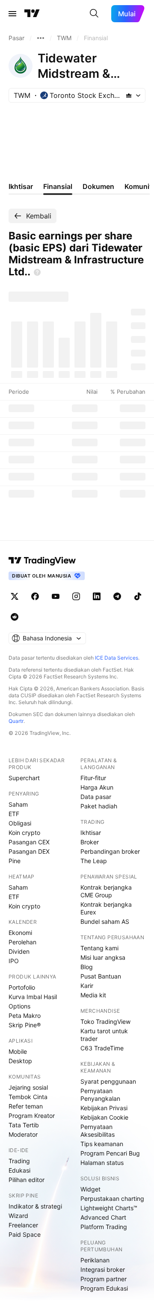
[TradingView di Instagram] (76, 596)
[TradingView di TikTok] (138, 596)
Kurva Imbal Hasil (33, 996)
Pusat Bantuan (100, 976)
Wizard (18, 1215)
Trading (19, 1160)
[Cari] (94, 13)
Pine (15, 860)
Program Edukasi (104, 1288)
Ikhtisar (90, 832)
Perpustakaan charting (112, 1198)
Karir (86, 985)
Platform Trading (103, 1226)
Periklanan (95, 1260)
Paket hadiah (98, 806)
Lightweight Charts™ (108, 1208)
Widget (90, 1189)
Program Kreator (32, 1115)
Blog (86, 966)
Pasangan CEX (29, 842)
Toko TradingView (105, 1021)
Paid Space (25, 1234)
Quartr (16, 721)
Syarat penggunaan (108, 1081)
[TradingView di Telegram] (117, 596)
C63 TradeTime (102, 1048)
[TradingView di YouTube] (56, 596)
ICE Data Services (116, 657)
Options (19, 1006)
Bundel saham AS (104, 921)
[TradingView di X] (15, 596)
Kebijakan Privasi (103, 1107)
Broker (89, 842)
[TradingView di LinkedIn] (97, 596)
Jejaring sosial (28, 1087)
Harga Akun (96, 787)
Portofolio (22, 987)
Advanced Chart (103, 1217)
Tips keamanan (101, 1143)
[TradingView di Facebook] (35, 596)
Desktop (20, 1060)
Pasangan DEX (29, 851)
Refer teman (26, 1106)
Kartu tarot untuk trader (104, 1034)
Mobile (18, 1051)
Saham (18, 804)
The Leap (93, 860)
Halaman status (102, 1162)
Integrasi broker (102, 1269)
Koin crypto (24, 832)
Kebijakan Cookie (104, 1117)
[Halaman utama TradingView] (32, 14)
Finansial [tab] (57, 186)
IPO (14, 960)
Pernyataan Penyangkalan (100, 1094)
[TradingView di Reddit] (15, 617)
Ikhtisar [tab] (21, 186)
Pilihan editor (26, 1179)
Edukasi (19, 1170)
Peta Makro (25, 1015)
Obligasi (20, 823)
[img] (129, 95)
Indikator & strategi (35, 1206)
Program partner (103, 1278)
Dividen (19, 951)
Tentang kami (99, 948)
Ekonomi (20, 932)
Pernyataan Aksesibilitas (97, 1130)
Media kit (93, 995)
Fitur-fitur (93, 777)
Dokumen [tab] (98, 186)
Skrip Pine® (25, 1025)
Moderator (23, 1134)
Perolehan (22, 942)
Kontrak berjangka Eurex (106, 908)
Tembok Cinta (28, 1096)
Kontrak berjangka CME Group (106, 891)
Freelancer (23, 1225)
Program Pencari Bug (110, 1153)
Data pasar (95, 796)
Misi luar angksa (102, 957)
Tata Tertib (24, 1125)
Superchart (24, 777)
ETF (14, 813)
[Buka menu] (12, 13)
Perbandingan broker (110, 851)
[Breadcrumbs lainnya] (40, 38)
